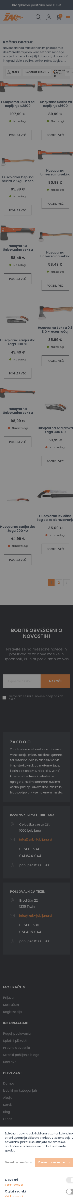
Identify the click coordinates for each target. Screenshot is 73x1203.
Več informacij (14, 1184)
